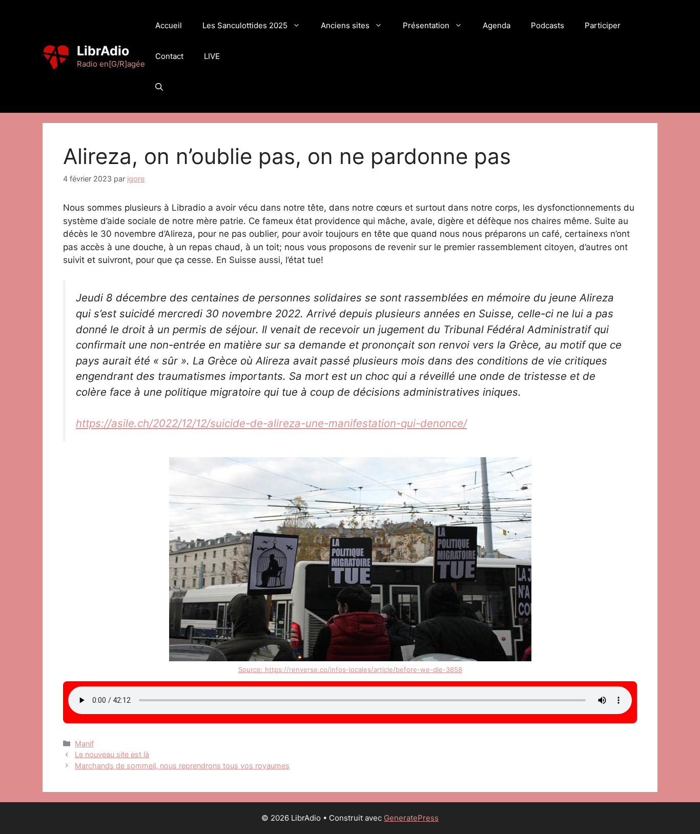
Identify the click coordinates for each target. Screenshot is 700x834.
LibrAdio (103, 50)
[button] (159, 87)
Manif (84, 743)
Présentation (426, 25)
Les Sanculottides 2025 (244, 25)
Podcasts (547, 25)
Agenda (496, 25)
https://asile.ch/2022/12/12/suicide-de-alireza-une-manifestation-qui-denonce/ (271, 423)
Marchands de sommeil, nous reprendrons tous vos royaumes (182, 765)
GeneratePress (411, 818)
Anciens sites (345, 25)
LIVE (212, 56)
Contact (169, 56)
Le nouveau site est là (112, 754)
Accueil (168, 25)
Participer (603, 25)
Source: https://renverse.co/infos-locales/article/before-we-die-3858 (350, 669)
